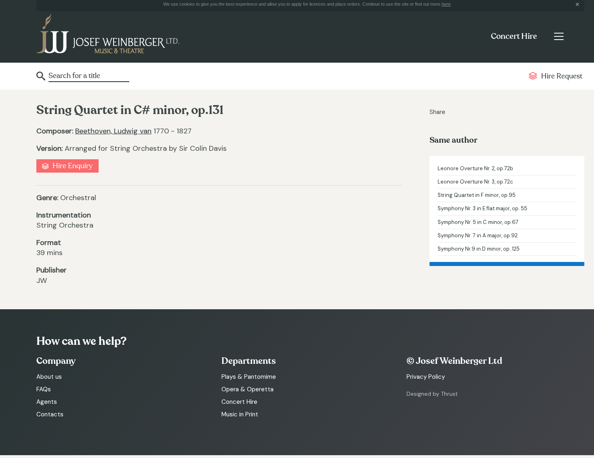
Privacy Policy (426, 377)
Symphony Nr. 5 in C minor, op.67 (478, 222)
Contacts (49, 414)
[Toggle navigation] (558, 36)
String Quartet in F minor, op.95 (477, 195)
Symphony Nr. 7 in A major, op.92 (478, 235)
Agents (46, 402)
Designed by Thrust (432, 393)
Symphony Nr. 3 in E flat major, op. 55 (482, 208)
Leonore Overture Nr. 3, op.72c (475, 181)
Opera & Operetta (247, 389)
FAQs (43, 389)
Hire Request (561, 76)
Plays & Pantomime (248, 377)
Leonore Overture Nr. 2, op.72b (475, 168)
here (446, 4)
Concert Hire (514, 36)
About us (49, 377)
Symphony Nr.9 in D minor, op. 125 (479, 248)
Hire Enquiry (73, 166)
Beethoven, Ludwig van (113, 131)
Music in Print (239, 414)
